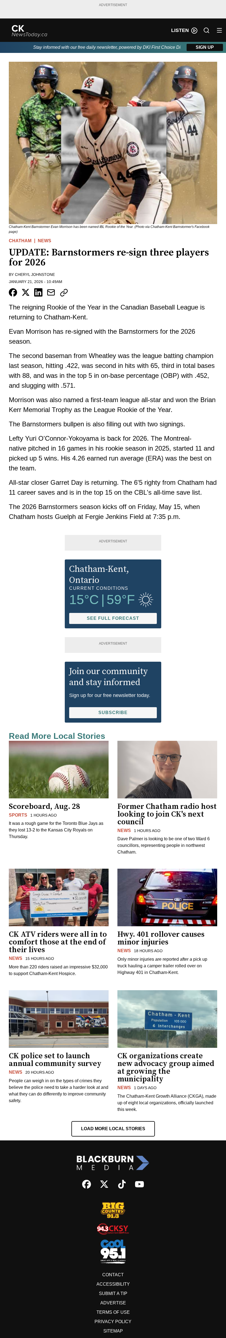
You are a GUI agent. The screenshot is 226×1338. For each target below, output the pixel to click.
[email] (51, 292)
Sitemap (113, 1331)
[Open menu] (219, 30)
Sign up (205, 47)
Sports (18, 815)
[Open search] (206, 30)
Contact (113, 1274)
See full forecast (113, 618)
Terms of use (113, 1312)
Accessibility (113, 1284)
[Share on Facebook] (13, 292)
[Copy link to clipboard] (64, 292)
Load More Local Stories (113, 1128)
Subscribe (113, 712)
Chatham (20, 240)
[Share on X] (25, 292)
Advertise (113, 1303)
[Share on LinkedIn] (38, 292)
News (44, 240)
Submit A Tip (113, 1293)
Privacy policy (113, 1321)
